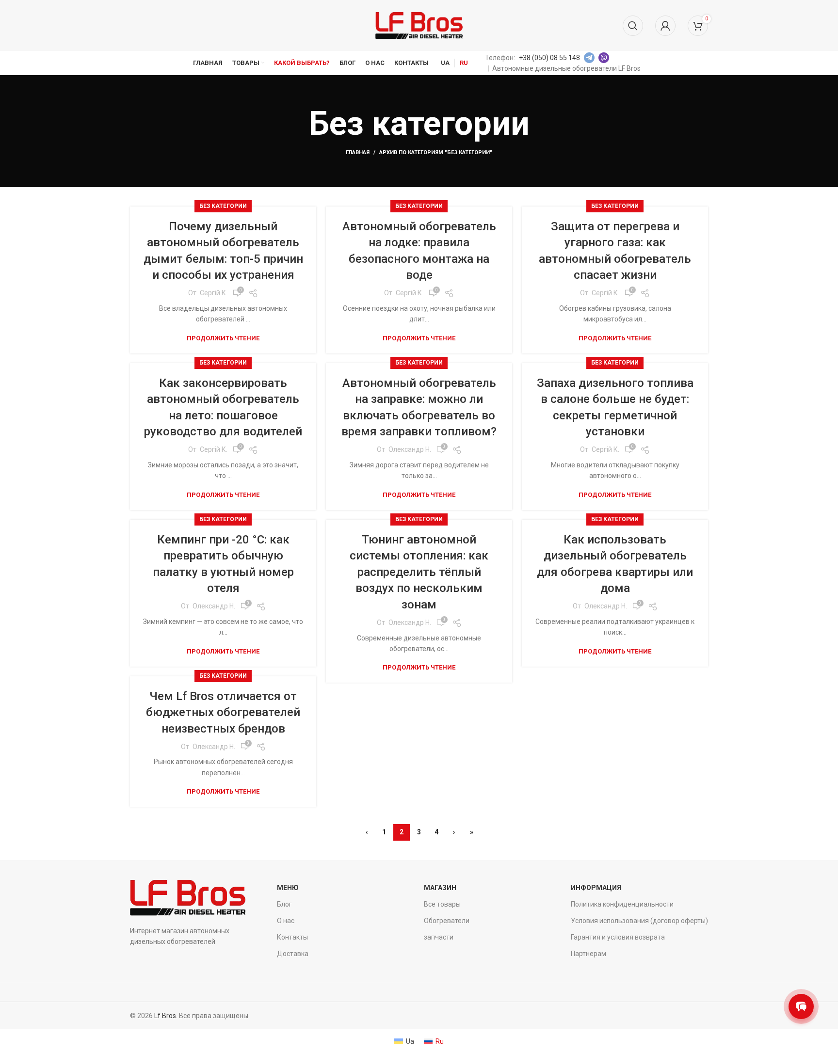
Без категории (223, 206)
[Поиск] (633, 25)
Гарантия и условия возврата (618, 937)
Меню (288, 888)
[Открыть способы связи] (801, 1006)
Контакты (292, 937)
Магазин (440, 888)
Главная (358, 152)
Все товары (442, 904)
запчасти (438, 937)
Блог (284, 904)
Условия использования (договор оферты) (639, 921)
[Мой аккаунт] (665, 25)
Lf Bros (165, 1016)
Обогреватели (446, 921)
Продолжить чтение (223, 338)
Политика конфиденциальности (622, 904)
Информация (596, 888)
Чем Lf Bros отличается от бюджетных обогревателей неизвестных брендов (223, 712)
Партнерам (588, 953)
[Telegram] (589, 57)
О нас (285, 921)
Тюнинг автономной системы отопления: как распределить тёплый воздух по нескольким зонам (419, 572)
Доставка (292, 953)
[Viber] (603, 57)
